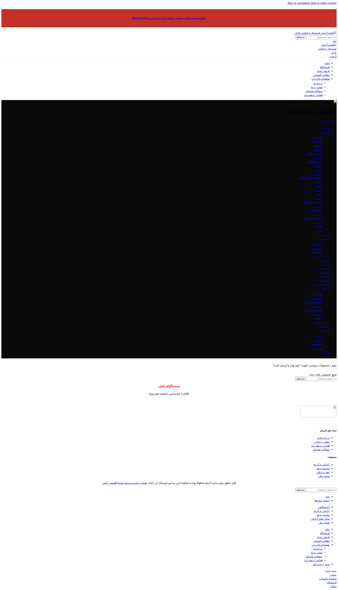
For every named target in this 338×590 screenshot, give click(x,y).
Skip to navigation (299, 3)
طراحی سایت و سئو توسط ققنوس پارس (124, 483)
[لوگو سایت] (316, 33)
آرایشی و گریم (322, 465)
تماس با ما (317, 87)
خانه (334, 366)
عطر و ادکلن (323, 472)
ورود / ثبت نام (321, 564)
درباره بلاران (323, 438)
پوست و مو (323, 469)
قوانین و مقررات (313, 95)
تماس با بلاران (322, 442)
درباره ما (318, 84)
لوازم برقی (324, 476)
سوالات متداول (314, 91)
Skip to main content (324, 3)
